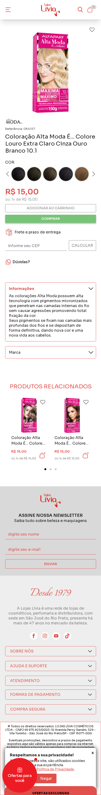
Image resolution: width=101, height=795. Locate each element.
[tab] (45, 469)
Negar (46, 778)
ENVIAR (50, 564)
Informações (21, 288)
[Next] (89, 174)
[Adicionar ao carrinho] (42, 455)
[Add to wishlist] (92, 30)
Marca (14, 352)
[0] (90, 9)
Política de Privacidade (55, 769)
